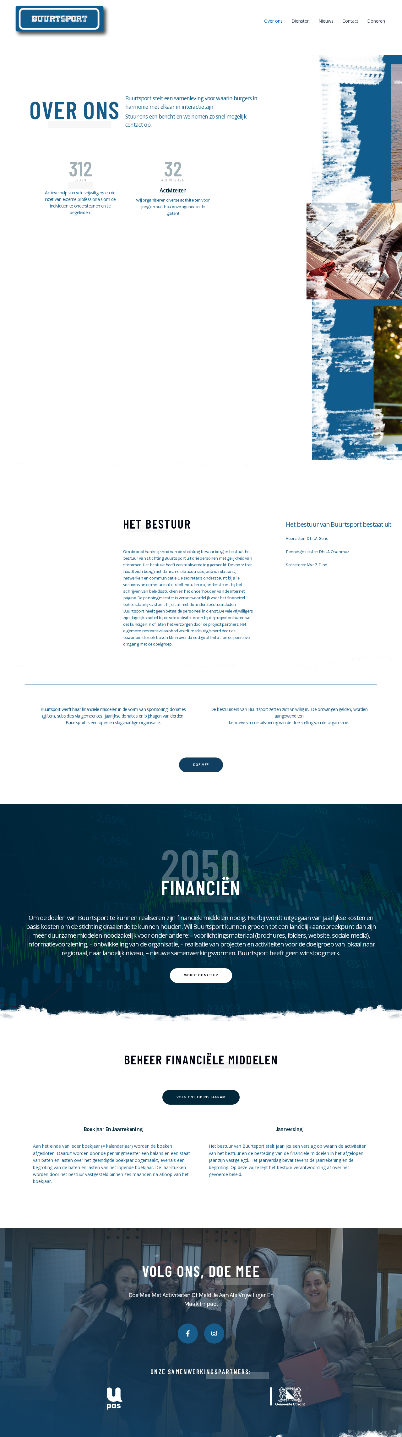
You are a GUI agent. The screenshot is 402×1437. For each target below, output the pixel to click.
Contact (350, 21)
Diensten (300, 21)
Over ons (273, 21)
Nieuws (326, 21)
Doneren (376, 21)
